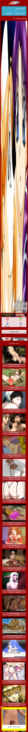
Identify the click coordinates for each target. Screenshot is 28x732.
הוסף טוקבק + (14, 331)
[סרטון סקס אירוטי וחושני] (14, 693)
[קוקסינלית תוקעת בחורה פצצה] (14, 558)
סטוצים (8, 13)
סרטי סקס (20, 9)
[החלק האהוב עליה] (14, 422)
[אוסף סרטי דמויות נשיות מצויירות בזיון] (14, 580)
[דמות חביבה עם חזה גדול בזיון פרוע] (14, 490)
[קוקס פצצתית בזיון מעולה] (14, 648)
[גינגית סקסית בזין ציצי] (14, 535)
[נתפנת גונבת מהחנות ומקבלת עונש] (14, 671)
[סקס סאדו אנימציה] (14, 603)
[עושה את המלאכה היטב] (14, 400)
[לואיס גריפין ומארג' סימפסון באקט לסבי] (14, 445)
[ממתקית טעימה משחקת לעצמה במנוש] (14, 626)
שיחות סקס (19, 13)
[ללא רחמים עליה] (14, 377)
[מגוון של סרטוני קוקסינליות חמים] (14, 467)
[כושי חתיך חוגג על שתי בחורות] (14, 513)
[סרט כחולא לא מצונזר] (14, 354)
